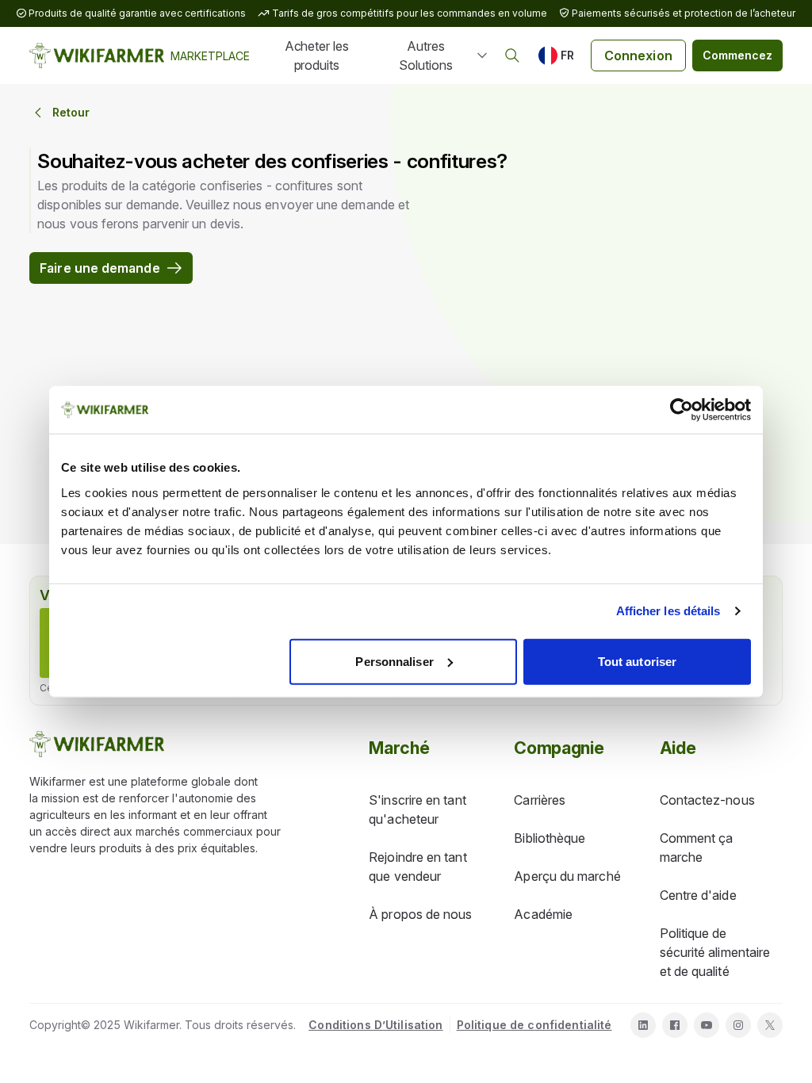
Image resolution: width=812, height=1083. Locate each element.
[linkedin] (643, 1025)
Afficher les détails (668, 611)
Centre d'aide (698, 895)
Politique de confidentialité (534, 1024)
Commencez (737, 55)
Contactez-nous (707, 800)
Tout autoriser (637, 661)
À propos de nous (420, 914)
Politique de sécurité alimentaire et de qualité (715, 952)
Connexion (638, 55)
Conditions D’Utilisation (375, 1024)
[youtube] (706, 1025)
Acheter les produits (317, 55)
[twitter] (770, 1025)
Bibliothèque (549, 838)
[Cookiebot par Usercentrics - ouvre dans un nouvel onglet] (681, 410)
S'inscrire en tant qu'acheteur (417, 809)
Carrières (539, 800)
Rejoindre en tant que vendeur (417, 866)
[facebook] (675, 1025)
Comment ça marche (696, 847)
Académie (543, 914)
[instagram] (738, 1025)
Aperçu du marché (567, 876)
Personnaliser (394, 661)
